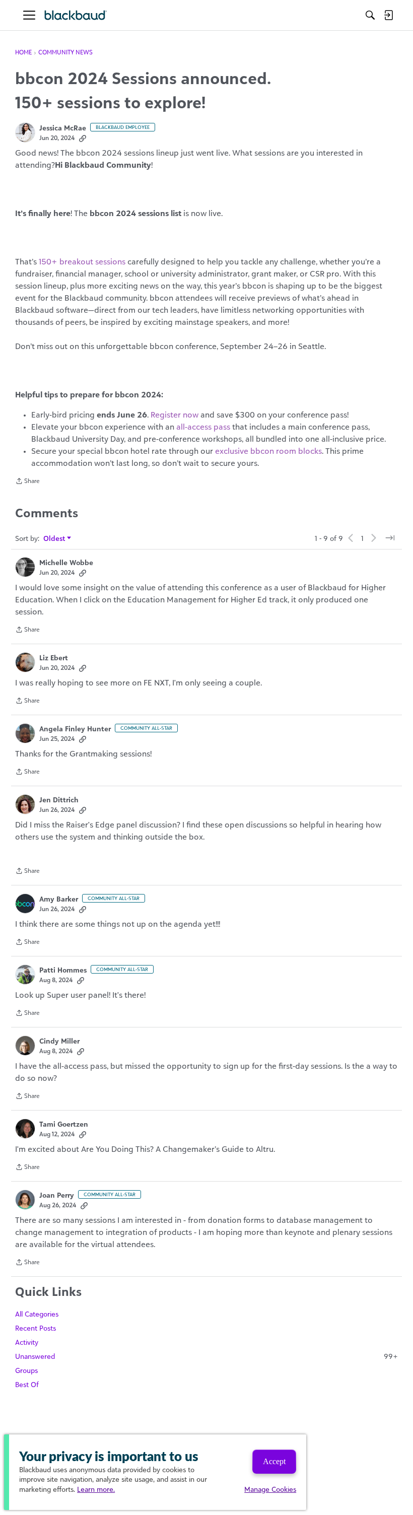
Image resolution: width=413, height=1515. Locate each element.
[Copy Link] (83, 138)
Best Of (27, 1384)
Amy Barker (58, 898)
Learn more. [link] (96, 1489)
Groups (26, 1370)
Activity (26, 1342)
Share (27, 482)
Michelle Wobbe (66, 562)
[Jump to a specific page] (390, 538)
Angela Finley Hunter (75, 728)
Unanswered (206, 1356)
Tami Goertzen (63, 1124)
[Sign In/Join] (388, 15)
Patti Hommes (63, 970)
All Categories (36, 1314)
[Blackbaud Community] (75, 15)
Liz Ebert (53, 657)
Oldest (54, 538)
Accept (274, 1461)
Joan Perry (56, 1195)
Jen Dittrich (59, 799)
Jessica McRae (62, 127)
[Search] (370, 15)
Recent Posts (35, 1328)
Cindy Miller (59, 1041)
